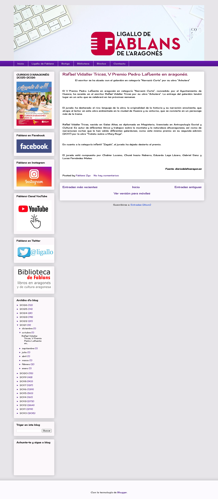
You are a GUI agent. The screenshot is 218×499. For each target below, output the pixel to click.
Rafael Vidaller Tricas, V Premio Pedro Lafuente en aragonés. (125, 74)
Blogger (122, 492)
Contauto (120, 63)
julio (24, 352)
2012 (23, 405)
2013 (23, 401)
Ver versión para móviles (132, 193)
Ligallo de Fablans (43, 63)
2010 (24, 413)
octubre (26, 332)
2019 (23, 377)
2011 (23, 409)
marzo (25, 360)
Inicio (136, 187)
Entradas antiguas (188, 187)
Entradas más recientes (80, 187)
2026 (24, 305)
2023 (24, 317)
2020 (24, 373)
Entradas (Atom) (141, 204)
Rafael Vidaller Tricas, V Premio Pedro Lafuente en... (32, 340)
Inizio (20, 63)
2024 (24, 313)
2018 (23, 381)
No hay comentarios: (107, 175)
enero (25, 368)
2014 (23, 397)
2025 (24, 309)
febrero (26, 364)
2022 (24, 321)
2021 (23, 325)
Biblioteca (83, 63)
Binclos (101, 63)
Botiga (65, 63)
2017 (23, 385)
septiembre (28, 348)
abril (24, 356)
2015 (23, 393)
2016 (23, 389)
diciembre (27, 328)
